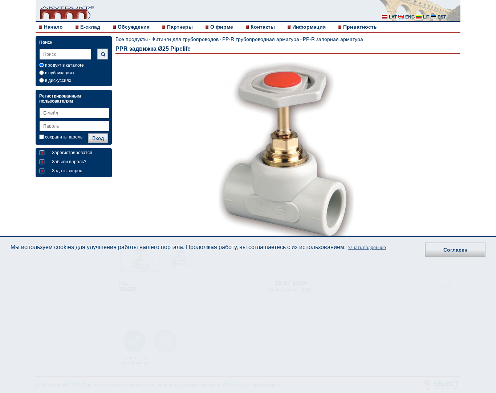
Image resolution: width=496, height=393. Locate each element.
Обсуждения (134, 27)
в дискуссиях (58, 80)
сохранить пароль (63, 137)
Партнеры (180, 27)
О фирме (221, 27)
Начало (53, 27)
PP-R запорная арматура (333, 39)
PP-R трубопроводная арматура (260, 39)
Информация (309, 27)
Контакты (263, 27)
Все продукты (131, 39)
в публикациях (59, 72)
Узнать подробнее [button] (367, 248)
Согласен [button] (455, 250)
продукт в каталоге (64, 65)
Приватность (360, 27)
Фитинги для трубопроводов (185, 39)
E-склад (90, 27)
